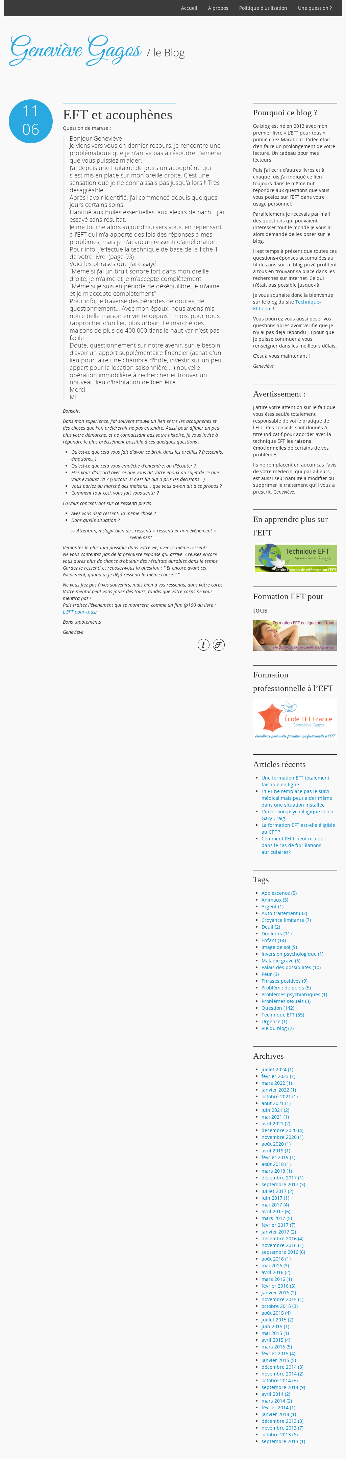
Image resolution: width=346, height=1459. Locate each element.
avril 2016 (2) (276, 1272)
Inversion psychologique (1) (292, 954)
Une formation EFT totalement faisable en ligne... (295, 781)
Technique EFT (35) (283, 1014)
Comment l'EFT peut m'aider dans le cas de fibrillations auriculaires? (293, 845)
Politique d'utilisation (263, 8)
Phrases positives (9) (284, 981)
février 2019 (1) (278, 1157)
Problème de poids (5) (286, 987)
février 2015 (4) (278, 1353)
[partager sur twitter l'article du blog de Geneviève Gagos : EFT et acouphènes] (202, 644)
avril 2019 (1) (276, 1150)
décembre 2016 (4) (282, 1238)
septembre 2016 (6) (283, 1252)
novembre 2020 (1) (282, 1137)
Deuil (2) (271, 927)
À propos (218, 8)
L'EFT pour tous (79, 611)
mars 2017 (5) (277, 1218)
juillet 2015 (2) (277, 1319)
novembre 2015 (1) (282, 1299)
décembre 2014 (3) (282, 1367)
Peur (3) (270, 974)
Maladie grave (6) (281, 960)
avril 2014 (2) (276, 1394)
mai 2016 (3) (275, 1265)
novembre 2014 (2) (282, 1373)
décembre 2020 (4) (282, 1130)
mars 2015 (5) (277, 1346)
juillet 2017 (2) (277, 1191)
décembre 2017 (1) (282, 1177)
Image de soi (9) (279, 947)
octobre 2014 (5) (280, 1380)
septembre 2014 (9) (283, 1387)
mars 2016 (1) (277, 1279)
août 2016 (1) (276, 1258)
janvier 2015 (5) (279, 1360)
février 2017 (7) (278, 1225)
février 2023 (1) (278, 1076)
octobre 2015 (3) (280, 1306)
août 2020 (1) (276, 1144)
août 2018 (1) (276, 1164)
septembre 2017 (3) (283, 1184)
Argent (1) (272, 906)
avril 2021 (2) (276, 1123)
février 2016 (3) (278, 1286)
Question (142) (278, 1008)
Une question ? (315, 8)
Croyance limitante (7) (286, 920)
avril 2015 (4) (276, 1340)
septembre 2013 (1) (283, 1441)
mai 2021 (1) (275, 1117)
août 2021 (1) (276, 1103)
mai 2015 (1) (275, 1333)
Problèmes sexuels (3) (286, 1001)
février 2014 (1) (278, 1407)
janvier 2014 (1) (279, 1414)
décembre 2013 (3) (282, 1421)
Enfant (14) (274, 940)
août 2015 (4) (276, 1313)
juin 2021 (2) (275, 1110)
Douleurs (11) (277, 933)
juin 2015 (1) (275, 1326)
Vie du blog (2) (278, 1028)
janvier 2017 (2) (279, 1231)
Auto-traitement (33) (284, 913)
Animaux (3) (275, 899)
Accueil (189, 8)
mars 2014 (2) (277, 1400)
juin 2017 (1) (275, 1198)
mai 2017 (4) (275, 1204)
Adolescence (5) (279, 893)
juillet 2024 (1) (277, 1069)
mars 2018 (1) (277, 1171)
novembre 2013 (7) (282, 1428)
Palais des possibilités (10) (291, 967)
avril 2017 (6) (276, 1211)
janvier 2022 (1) (279, 1089)
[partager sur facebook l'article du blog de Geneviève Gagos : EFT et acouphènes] (218, 644)
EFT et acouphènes (117, 114)
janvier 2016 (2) (279, 1292)
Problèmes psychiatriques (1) (294, 994)
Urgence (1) (274, 1021)
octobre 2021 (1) (280, 1096)
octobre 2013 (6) (280, 1434)
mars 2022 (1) (277, 1083)
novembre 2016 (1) (282, 1245)
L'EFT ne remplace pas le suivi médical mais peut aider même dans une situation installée (297, 798)
